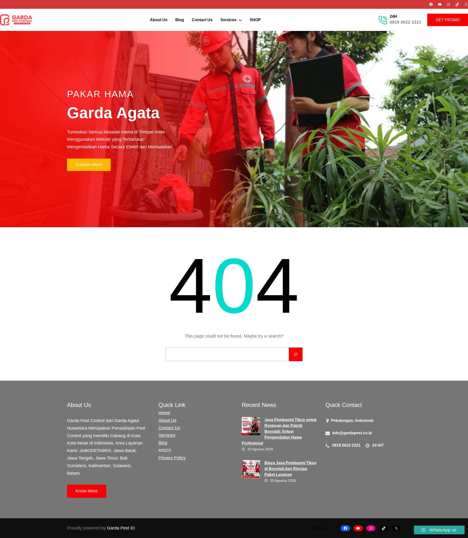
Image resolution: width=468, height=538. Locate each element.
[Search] (295, 354)
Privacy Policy (172, 457)
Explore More (89, 164)
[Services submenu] (240, 19)
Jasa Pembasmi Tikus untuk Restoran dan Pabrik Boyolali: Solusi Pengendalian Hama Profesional (279, 431)
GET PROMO (447, 20)
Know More (87, 491)
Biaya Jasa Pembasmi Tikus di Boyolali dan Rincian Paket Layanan (290, 469)
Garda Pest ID (121, 528)
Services (166, 435)
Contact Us (169, 427)
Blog (162, 442)
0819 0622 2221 (405, 22)
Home (164, 412)
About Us (167, 420)
